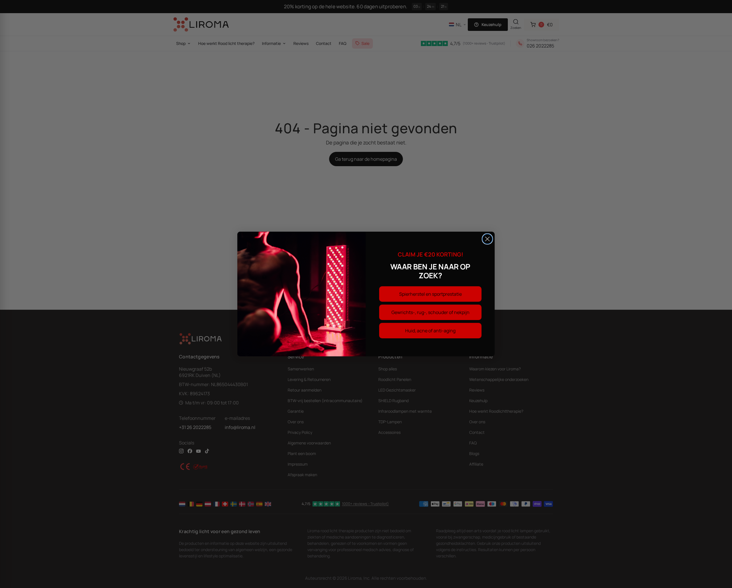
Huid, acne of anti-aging (430, 330)
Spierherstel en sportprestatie (430, 294)
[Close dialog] (487, 239)
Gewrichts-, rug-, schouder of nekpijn (430, 312)
